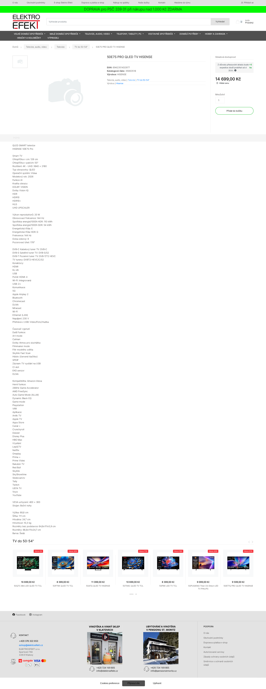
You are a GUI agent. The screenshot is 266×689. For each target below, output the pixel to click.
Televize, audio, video (97, 34)
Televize (61, 47)
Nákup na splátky (121, 2)
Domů (15, 47)
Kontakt (161, 2)
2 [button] (136, 594)
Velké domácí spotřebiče (28, 34)
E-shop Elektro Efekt (63, 2)
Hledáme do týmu (182, 2)
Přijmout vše (133, 683)
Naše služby (143, 2)
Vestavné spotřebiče (160, 34)
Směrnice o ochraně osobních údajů (218, 663)
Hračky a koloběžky (29, 38)
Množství (220, 94)
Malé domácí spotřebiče (64, 34)
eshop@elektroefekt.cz (31, 645)
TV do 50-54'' (81, 47)
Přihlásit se (249, 2)
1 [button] (131, 594)
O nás (15, 2)
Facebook (20, 614)
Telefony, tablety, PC (129, 34)
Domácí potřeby (189, 34)
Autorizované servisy (214, 652)
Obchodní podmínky (36, 2)
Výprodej (53, 38)
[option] (65, 93)
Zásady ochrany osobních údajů (219, 656)
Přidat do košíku (234, 111)
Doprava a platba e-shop (92, 2)
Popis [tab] (16, 138)
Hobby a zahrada (215, 34)
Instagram (37, 614)
